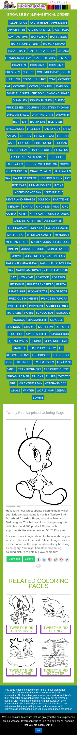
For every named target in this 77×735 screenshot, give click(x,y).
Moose (16, 256)
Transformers (29, 369)
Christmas (38, 65)
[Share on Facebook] (38, 559)
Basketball (17, 50)
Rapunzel (14, 312)
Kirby (23, 213)
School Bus (45, 312)
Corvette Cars (34, 79)
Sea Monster (37, 319)
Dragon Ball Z (18, 114)
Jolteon (44, 199)
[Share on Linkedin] (67, 559)
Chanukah (19, 65)
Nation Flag (55, 256)
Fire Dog (25, 142)
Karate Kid (61, 199)
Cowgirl (19, 86)
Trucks (37, 376)
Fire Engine (43, 142)
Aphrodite (59, 22)
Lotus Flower (57, 227)
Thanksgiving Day (42, 348)
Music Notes (34, 256)
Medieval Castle (39, 234)
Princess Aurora (54, 298)
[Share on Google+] (50, 559)
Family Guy (52, 128)
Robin (28, 312)
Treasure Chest (56, 369)
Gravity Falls (40, 171)
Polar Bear (58, 291)
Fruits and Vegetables (28, 157)
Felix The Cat (44, 135)
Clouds (28, 72)
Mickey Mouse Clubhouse (50, 241)
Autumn (22, 36)
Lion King (36, 227)
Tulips (50, 376)
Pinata (61, 284)
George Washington (41, 164)
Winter (28, 390)
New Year (26, 277)
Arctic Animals (39, 29)
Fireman (61, 142)
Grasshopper (16, 171)
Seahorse (14, 326)
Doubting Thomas (55, 107)
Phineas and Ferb (40, 284)
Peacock (42, 277)
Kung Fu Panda (57, 213)
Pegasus (58, 277)
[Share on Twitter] (44, 559)
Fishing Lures (41, 150)
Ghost (65, 164)
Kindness (43, 206)
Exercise (55, 121)
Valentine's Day (30, 383)
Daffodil (63, 86)
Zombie (38, 397)
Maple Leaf (15, 234)
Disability (20, 100)
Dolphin (32, 107)
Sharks (29, 326)
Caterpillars (44, 58)
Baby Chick (39, 36)
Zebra (61, 390)
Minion (13, 249)
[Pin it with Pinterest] (61, 559)
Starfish (19, 348)
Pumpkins (36, 305)
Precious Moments (23, 298)
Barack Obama (54, 43)
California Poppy (41, 50)
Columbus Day (48, 72)
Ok (38, 730)
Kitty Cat (37, 213)
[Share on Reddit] (55, 559)
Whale (15, 390)
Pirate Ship (17, 291)
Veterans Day (55, 383)
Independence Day (27, 192)
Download (14, 559)
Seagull (56, 319)
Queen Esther (57, 305)
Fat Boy (25, 135)
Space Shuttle (37, 333)
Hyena (58, 185)
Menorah (62, 234)
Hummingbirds (40, 185)
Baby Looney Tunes (25, 43)
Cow (52, 79)
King (56, 206)
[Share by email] (38, 566)
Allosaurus (18, 22)
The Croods (41, 355)
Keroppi (14, 206)
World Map (45, 390)
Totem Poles (44, 362)
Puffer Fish (17, 305)
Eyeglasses (15, 128)
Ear (24, 121)
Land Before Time (27, 220)
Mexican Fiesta (17, 241)
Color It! (29, 559)
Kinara (28, 206)
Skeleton (45, 326)
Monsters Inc (58, 249)
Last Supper (52, 220)
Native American (28, 270)
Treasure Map (18, 376)
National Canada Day (22, 263)
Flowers (61, 150)
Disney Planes (41, 100)
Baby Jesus (58, 36)
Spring (36, 341)
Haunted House (25, 178)
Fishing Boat (18, 150)
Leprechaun (17, 227)
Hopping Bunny (50, 178)
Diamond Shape (57, 93)
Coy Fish (47, 86)
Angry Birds (39, 22)
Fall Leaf (34, 128)
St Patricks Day (56, 341)
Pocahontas (37, 291)
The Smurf (23, 362)
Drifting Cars (42, 114)
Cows (33, 86)
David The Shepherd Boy (25, 93)
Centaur (63, 58)
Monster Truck (33, 249)
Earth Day (37, 121)
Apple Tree (16, 29)
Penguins (17, 284)
